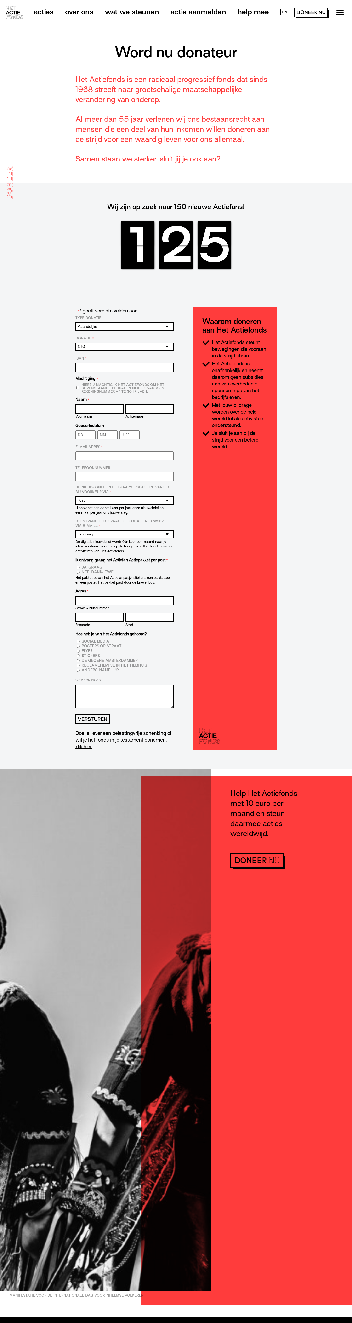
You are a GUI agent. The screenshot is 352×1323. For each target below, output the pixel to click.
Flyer (87, 651)
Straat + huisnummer (92, 608)
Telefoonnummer (92, 468)
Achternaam (135, 416)
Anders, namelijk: (100, 670)
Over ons (79, 11)
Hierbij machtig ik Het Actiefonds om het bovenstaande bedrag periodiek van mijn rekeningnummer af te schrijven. (122, 388)
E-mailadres (88, 447)
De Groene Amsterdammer (110, 660)
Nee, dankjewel (99, 572)
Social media (95, 641)
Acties (44, 11)
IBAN (80, 358)
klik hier (83, 746)
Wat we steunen (132, 11)
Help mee (253, 11)
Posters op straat (102, 646)
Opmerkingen (88, 680)
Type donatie (89, 318)
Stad (129, 625)
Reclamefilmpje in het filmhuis (114, 665)
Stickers (91, 656)
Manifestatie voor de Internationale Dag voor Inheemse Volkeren (77, 1295)
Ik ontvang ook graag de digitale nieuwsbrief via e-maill (122, 523)
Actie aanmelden (198, 11)
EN (284, 12)
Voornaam (83, 416)
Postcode (82, 625)
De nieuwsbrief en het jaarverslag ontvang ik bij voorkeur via (122, 489)
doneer (311, 12)
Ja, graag (92, 567)
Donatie (84, 338)
